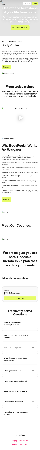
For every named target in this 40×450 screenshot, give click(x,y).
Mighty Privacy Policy (20, 444)
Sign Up (6, 67)
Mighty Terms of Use (20, 441)
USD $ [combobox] (26, 3)
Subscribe (20, 298)
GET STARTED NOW (20, 28)
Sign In (35, 3)
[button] (20, 117)
